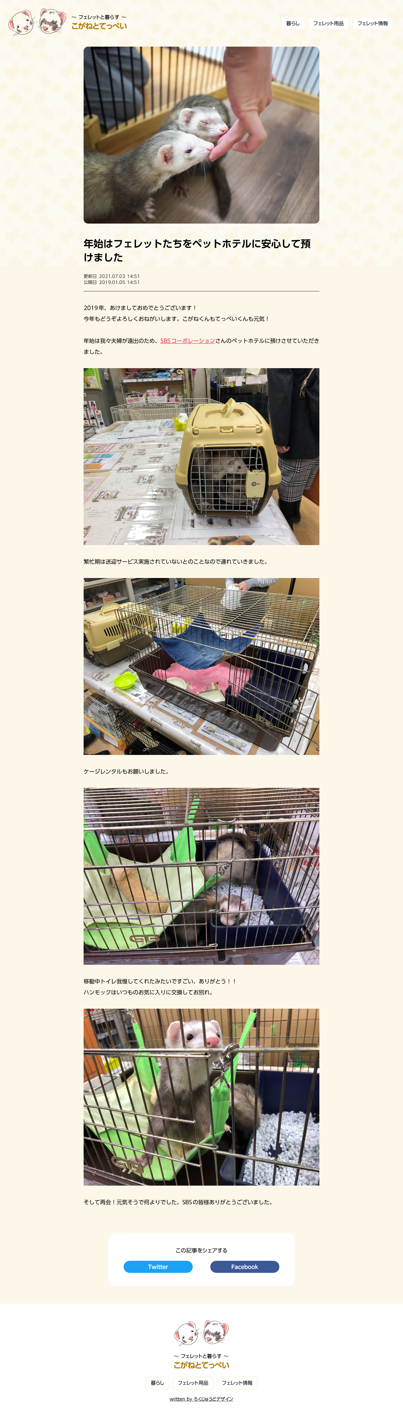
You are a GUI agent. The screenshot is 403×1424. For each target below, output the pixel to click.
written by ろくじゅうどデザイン (201, 1399)
